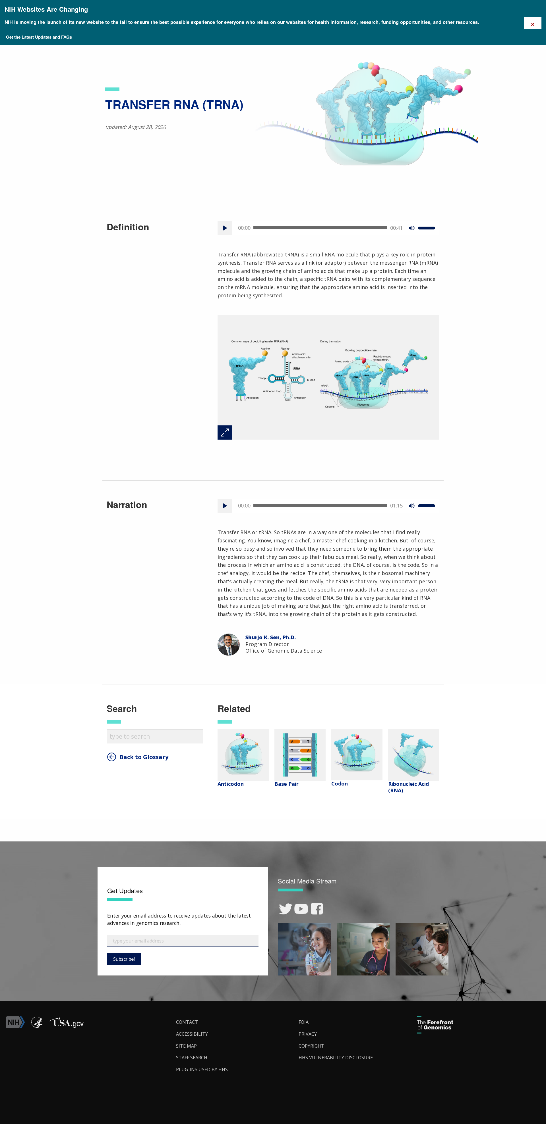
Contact (187, 1022)
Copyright (311, 1046)
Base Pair (286, 783)
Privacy (308, 1034)
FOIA (304, 1022)
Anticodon (231, 783)
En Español (528, 567)
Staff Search (191, 1057)
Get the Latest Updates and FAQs (39, 37)
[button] (66, 1026)
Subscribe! (124, 959)
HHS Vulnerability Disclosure (336, 1057)
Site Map (186, 1046)
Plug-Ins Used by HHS (202, 1069)
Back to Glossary (143, 757)
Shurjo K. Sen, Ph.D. (270, 637)
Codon (339, 783)
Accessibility (192, 1034)
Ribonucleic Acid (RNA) (408, 787)
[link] (285, 909)
